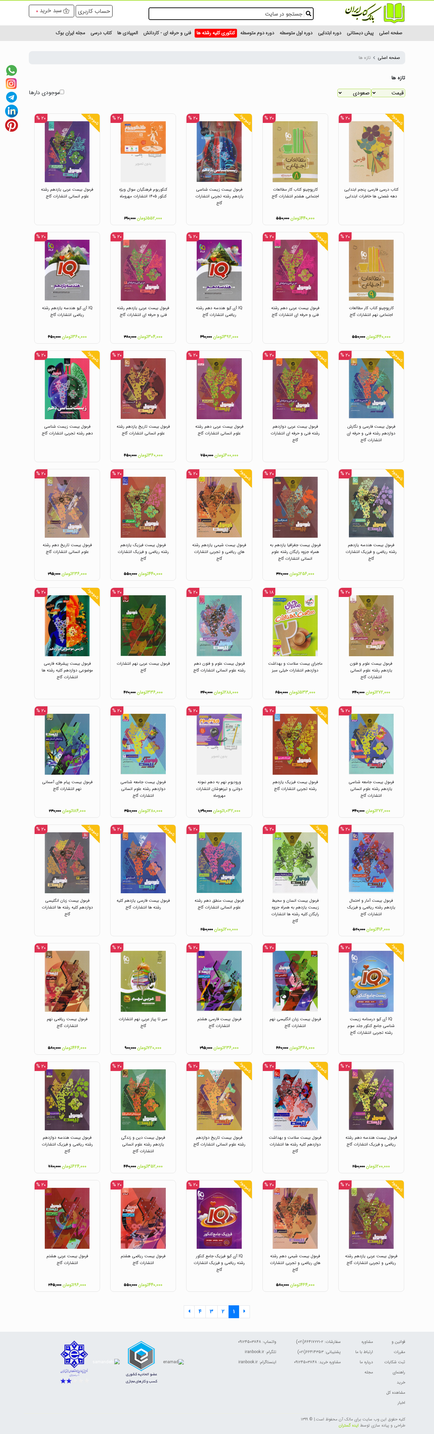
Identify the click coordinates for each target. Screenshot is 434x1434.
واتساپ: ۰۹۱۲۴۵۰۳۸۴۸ (257, 1342)
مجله (368, 1372)
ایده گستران (349, 1425)
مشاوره (367, 1342)
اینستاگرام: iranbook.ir (257, 1362)
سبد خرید (51, 10)
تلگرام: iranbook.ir (260, 1352)
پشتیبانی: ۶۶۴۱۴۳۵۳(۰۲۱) (319, 1352)
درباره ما (366, 1362)
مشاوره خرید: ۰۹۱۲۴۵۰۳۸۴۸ (317, 1362)
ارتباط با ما (364, 1352)
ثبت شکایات (394, 1362)
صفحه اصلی (389, 58)
